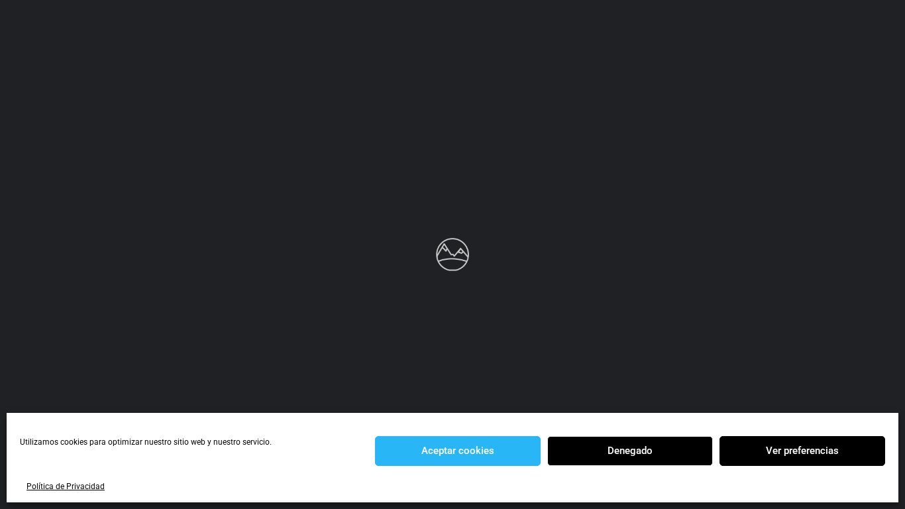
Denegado (630, 451)
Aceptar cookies (457, 451)
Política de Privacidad (66, 486)
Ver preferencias (802, 451)
